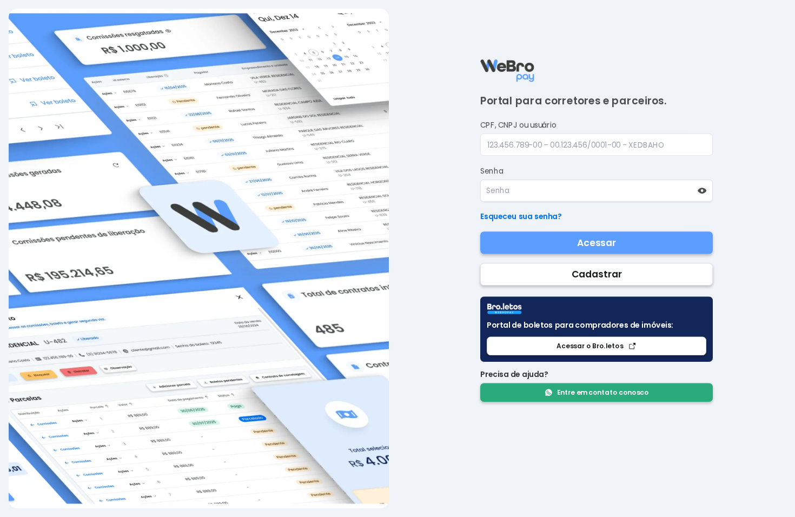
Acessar (596, 242)
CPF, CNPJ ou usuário (518, 125)
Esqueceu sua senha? (521, 216)
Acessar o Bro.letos (589, 345)
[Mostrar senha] (701, 190)
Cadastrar (596, 274)
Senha (491, 170)
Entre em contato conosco (602, 392)
